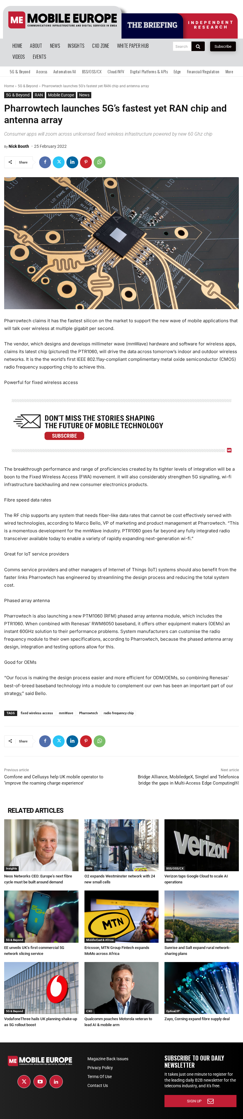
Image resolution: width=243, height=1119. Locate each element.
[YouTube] (40, 1081)
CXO (89, 1011)
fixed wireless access (37, 713)
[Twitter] (59, 162)
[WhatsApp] (99, 162)
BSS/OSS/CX (174, 868)
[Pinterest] (86, 162)
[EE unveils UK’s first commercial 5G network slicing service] (41, 916)
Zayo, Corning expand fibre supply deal (197, 1019)
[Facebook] (45, 162)
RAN (39, 95)
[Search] (198, 46)
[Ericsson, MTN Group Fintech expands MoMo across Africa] (121, 916)
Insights (11, 868)
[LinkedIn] (56, 1081)
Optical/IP (173, 1011)
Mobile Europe (61, 95)
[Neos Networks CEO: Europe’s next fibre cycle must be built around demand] (41, 845)
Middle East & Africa (99, 940)
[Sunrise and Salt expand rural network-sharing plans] (201, 916)
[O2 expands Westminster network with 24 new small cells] (121, 845)
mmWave (66, 713)
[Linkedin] (72, 162)
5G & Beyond (28, 86)
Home (9, 86)
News (84, 95)
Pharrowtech (88, 713)
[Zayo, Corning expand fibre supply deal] (201, 988)
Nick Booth (19, 146)
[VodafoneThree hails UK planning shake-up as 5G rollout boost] (41, 988)
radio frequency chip (119, 713)
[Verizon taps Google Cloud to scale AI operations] (201, 845)
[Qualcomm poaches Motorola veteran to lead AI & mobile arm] (121, 988)
